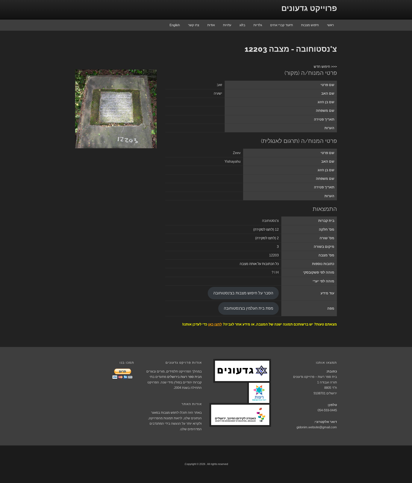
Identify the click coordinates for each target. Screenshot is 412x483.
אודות (211, 25)
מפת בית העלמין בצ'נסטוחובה (248, 308)
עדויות (227, 25)
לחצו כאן (215, 324)
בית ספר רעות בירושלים (183, 377)
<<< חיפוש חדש (325, 66)
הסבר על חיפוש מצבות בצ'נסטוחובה (243, 293)
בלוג (242, 25)
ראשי (330, 25)
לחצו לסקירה (263, 229)
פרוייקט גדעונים (309, 8)
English (175, 25)
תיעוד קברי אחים (281, 25)
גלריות (257, 25)
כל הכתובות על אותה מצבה (259, 264)
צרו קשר (193, 25)
